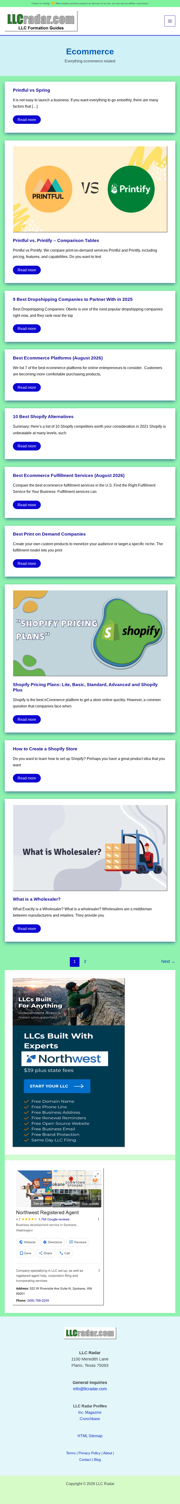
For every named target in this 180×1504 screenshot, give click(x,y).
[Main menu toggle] (169, 20)
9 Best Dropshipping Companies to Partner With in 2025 (73, 299)
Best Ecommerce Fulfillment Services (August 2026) (68, 475)
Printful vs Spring (31, 90)
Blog (97, 1460)
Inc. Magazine (89, 1412)
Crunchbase (90, 1419)
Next (168, 961)
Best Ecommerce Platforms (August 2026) (58, 357)
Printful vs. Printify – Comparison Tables (56, 240)
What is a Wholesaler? (37, 899)
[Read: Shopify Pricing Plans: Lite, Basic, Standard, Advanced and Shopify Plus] (90, 633)
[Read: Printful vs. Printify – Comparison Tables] (90, 189)
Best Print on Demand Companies (49, 534)
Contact (85, 1460)
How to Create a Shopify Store (45, 748)
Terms (71, 1453)
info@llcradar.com (90, 1389)
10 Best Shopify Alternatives (43, 416)
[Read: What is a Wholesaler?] (90, 847)
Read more (26, 118)
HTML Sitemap (90, 1436)
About (107, 1453)
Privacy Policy (90, 1453)
